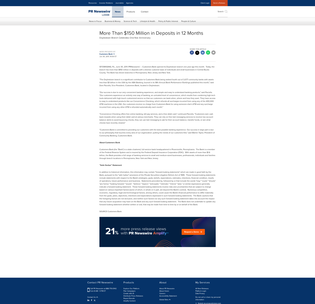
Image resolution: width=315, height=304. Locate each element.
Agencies (129, 3)
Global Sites (164, 299)
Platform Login (200, 291)
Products (130, 11)
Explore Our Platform (131, 288)
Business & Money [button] (112, 21)
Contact (144, 11)
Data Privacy (200, 293)
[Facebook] (91, 300)
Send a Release (219, 3)
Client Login (205, 3)
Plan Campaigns (129, 291)
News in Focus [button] (95, 21)
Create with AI (128, 293)
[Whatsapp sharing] (208, 52)
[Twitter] (94, 300)
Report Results (129, 298)
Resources (93, 3)
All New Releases (202, 288)
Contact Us (91, 297)
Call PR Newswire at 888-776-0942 (103, 288)
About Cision (164, 291)
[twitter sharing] (197, 53)
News (118, 11)
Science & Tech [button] (130, 21)
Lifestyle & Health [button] (147, 21)
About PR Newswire (166, 288)
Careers (162, 293)
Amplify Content (129, 301)
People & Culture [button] (188, 21)
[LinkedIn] (88, 300)
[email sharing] (213, 52)
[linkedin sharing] (203, 52)
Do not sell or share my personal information (207, 298)
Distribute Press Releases (133, 296)
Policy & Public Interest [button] (168, 21)
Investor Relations (106, 3)
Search (221, 11)
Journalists (119, 3)
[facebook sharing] (192, 52)
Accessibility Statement (168, 296)
